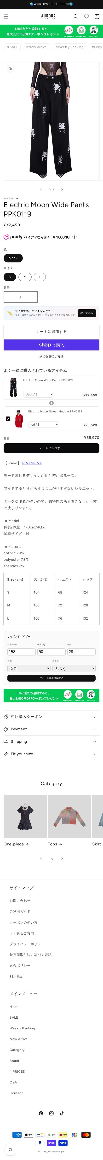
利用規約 (16, 977)
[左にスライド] (41, 189)
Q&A (13, 1082)
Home (14, 1007)
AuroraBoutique (56, 1151)
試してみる (86, 313)
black (13, 258)
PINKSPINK (32, 463)
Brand (14, 1061)
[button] (6, 16)
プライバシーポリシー (27, 944)
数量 (7, 287)
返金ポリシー (20, 966)
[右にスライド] (62, 189)
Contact (16, 1093)
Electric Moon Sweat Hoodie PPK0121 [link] (55, 411)
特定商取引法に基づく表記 (31, 955)
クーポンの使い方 (24, 923)
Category (17, 1050)
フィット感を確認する (51, 678)
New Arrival (19, 1039)
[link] (13, 388)
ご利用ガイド (20, 912)
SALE (14, 1018)
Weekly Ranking (22, 1028)
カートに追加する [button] (52, 448)
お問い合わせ (20, 901)
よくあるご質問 (22, 933)
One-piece (14, 844)
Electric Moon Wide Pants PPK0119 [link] (48, 380)
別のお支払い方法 (51, 356)
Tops (52, 844)
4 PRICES (17, 1072)
